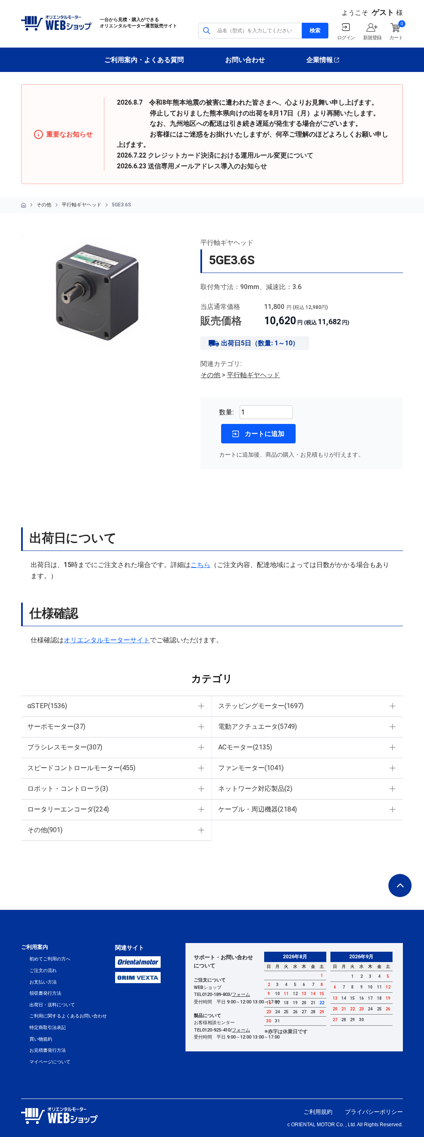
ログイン (346, 38)
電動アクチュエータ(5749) (257, 726)
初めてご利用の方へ (49, 959)
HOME (23, 205)
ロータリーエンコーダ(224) (68, 809)
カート (395, 38)
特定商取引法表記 (47, 1027)
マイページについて (49, 1062)
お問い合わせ (245, 60)
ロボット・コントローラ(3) (67, 788)
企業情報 (319, 60)
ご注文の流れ (43, 970)
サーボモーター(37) (56, 726)
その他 (43, 205)
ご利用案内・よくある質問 (144, 60)
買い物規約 (40, 1039)
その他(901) (45, 830)
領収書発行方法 (45, 993)
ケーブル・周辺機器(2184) (257, 809)
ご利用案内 (34, 947)
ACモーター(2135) (245, 747)
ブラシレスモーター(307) (64, 747)
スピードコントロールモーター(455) (81, 768)
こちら (200, 565)
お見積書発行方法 (47, 1050)
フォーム (241, 994)
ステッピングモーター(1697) (261, 706)
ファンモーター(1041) (251, 768)
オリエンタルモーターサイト (107, 640)
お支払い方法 (43, 982)
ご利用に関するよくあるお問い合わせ (68, 1016)
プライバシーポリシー (374, 1111)
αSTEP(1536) (47, 706)
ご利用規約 (318, 1111)
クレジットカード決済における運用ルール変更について (230, 155)
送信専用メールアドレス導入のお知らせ (207, 166)
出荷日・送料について (52, 1005)
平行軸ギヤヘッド (81, 205)
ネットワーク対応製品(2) (255, 788)
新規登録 (372, 38)
